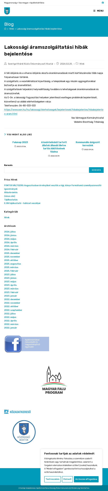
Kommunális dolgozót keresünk (88, 144)
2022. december (12, 299)
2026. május (10, 239)
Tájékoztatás (11, 200)
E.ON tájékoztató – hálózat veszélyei (22, 203)
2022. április (10, 321)
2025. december (12, 253)
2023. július (10, 274)
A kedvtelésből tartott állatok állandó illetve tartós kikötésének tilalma (54, 147)
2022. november (12, 303)
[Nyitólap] (5, 29)
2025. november (12, 257)
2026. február (11, 249)
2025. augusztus (12, 264)
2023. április (10, 285)
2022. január (10, 328)
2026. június (10, 235)
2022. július (10, 314)
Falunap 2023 (20, 142)
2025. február (11, 271)
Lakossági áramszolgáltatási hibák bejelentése (39, 29)
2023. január (10, 296)
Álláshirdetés (11, 192)
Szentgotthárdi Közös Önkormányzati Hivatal (30, 64)
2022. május (10, 317)
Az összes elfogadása (86, 479)
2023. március (11, 289)
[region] (71, 467)
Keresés (8, 165)
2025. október (11, 260)
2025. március (11, 267)
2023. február (11, 292)
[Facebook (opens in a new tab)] (102, 2)
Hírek (82, 64)
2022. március (11, 324)
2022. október (11, 306)
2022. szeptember (13, 310)
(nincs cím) (9, 196)
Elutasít (67, 479)
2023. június (10, 278)
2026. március (11, 246)
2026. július (10, 232)
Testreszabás (52, 479)
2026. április (10, 242)
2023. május (10, 281)
